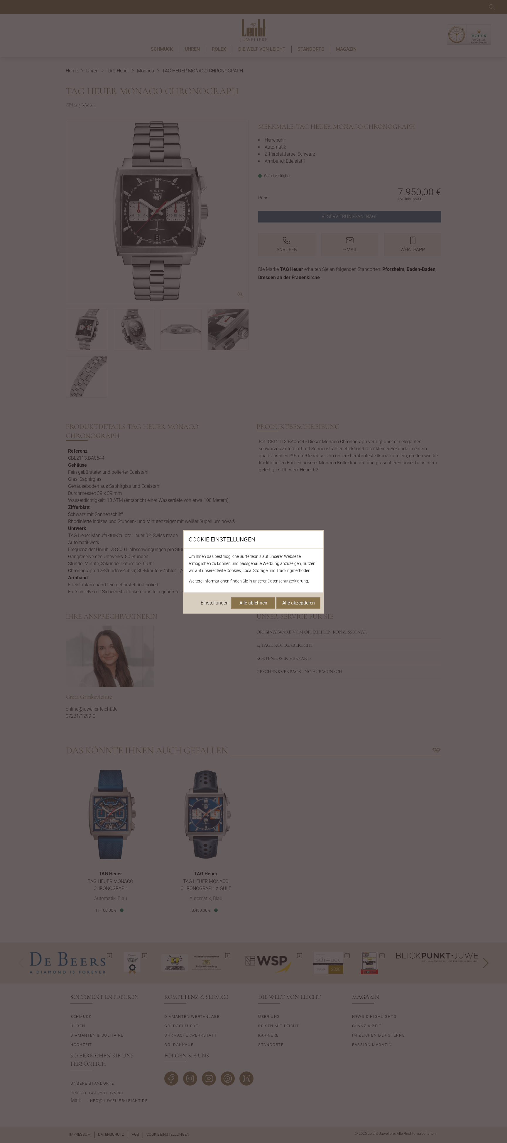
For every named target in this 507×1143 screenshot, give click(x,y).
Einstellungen (215, 603)
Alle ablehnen (253, 603)
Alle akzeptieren (298, 603)
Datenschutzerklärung (288, 581)
